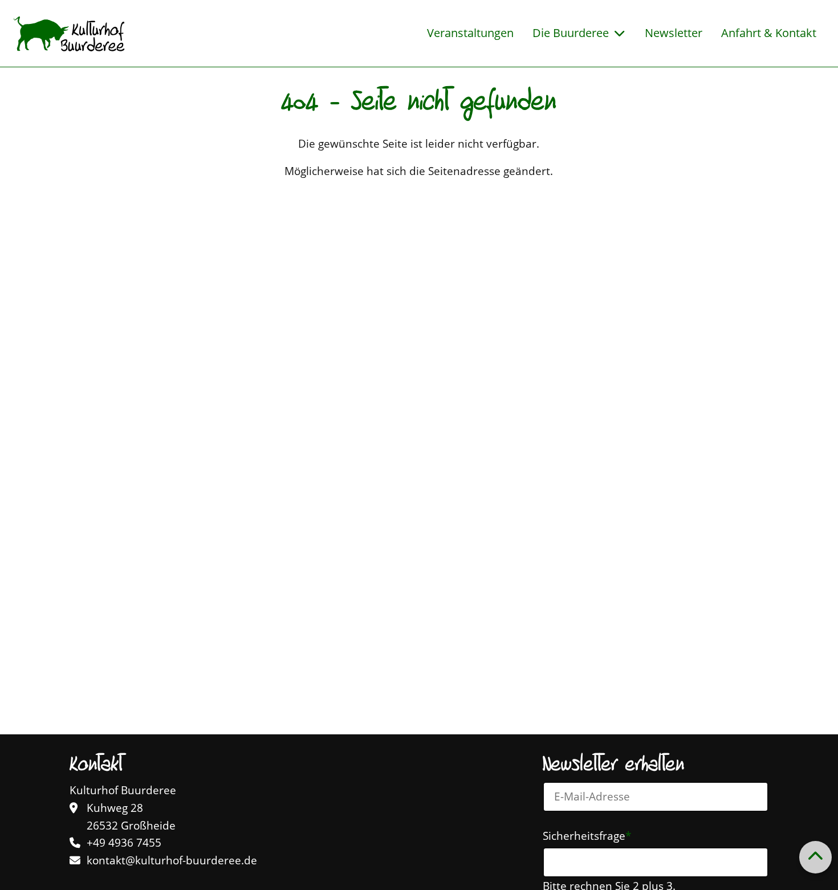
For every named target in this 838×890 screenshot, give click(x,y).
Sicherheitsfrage (587, 835)
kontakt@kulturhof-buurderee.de (172, 860)
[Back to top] (815, 857)
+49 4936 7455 (124, 842)
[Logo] (69, 33)
